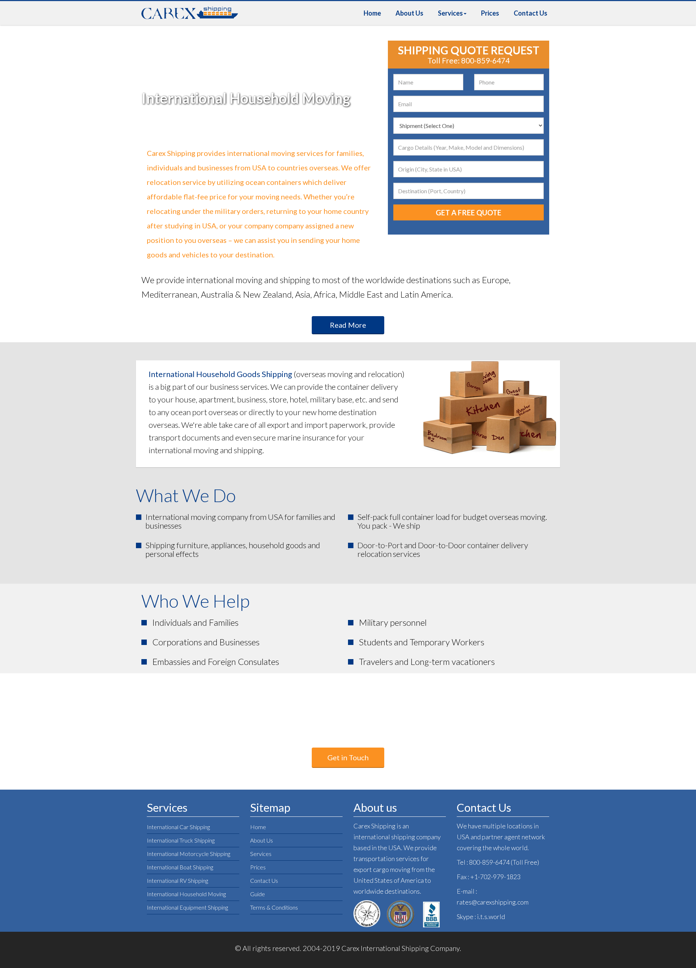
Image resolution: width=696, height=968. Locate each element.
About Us (409, 13)
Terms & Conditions (274, 907)
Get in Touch (348, 757)
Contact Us (530, 13)
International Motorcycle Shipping (188, 853)
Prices (490, 13)
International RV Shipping (177, 880)
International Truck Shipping (181, 840)
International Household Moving (186, 893)
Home (372, 13)
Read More (348, 324)
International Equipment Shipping (187, 907)
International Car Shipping (178, 826)
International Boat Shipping (180, 867)
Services (450, 13)
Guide (257, 893)
